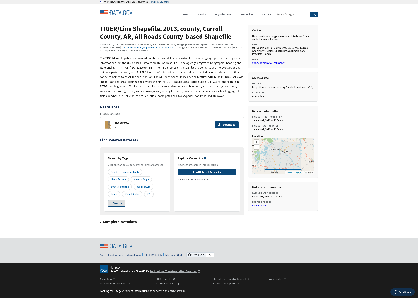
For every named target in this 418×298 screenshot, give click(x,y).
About (102, 255)
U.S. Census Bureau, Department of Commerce (147, 47)
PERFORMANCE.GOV (153, 255)
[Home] (116, 13)
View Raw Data (260, 205)
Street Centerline (120, 186)
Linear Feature (118, 179)
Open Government (116, 255)
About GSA (106, 279)
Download (229, 124)
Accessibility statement (113, 283)
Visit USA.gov (173, 291)
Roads (114, 194)
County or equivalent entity (125, 172)
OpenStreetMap (295, 172)
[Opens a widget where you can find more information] (402, 292)
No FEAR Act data (166, 283)
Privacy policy (275, 279)
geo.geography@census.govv (268, 62)
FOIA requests (164, 279)
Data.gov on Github (173, 255)
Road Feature (143, 186)
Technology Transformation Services (173, 271)
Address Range (141, 179)
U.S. (149, 194)
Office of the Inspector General (229, 279)
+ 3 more (116, 203)
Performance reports (224, 283)
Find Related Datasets (207, 172)
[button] (256, 142)
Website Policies (134, 255)
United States (132, 194)
